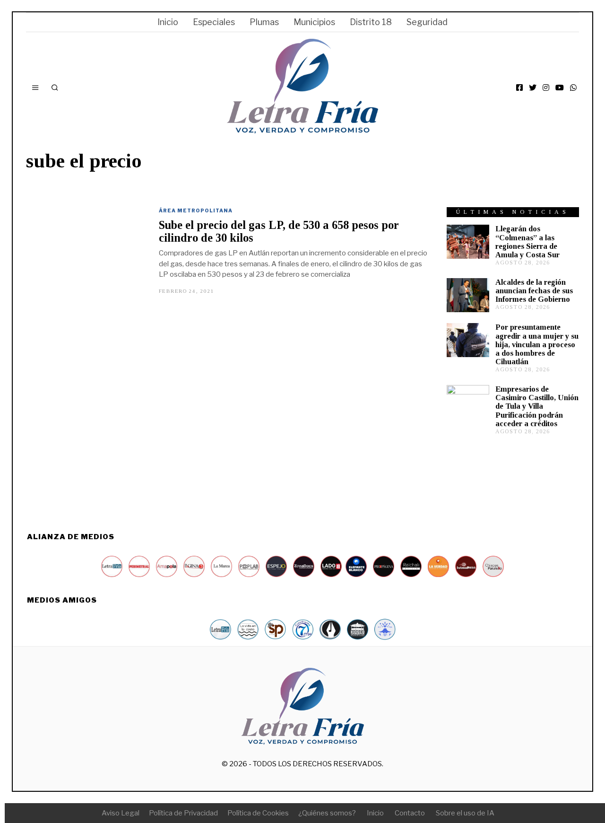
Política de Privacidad (183, 813)
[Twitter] (533, 87)
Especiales (214, 22)
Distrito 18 (371, 22)
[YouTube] (559, 87)
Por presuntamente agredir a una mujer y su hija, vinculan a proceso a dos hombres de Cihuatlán (537, 344)
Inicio (167, 22)
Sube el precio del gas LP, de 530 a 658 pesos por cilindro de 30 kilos (279, 231)
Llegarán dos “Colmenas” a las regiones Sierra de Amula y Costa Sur (527, 241)
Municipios (314, 22)
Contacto (410, 813)
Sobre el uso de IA (465, 813)
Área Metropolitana (196, 210)
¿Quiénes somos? (327, 813)
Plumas (264, 22)
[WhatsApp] (573, 87)
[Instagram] (546, 87)
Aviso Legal (120, 813)
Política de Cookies (258, 813)
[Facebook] (519, 87)
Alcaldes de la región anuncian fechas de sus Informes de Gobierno (534, 291)
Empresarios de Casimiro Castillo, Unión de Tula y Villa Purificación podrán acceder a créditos (537, 406)
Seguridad (427, 22)
